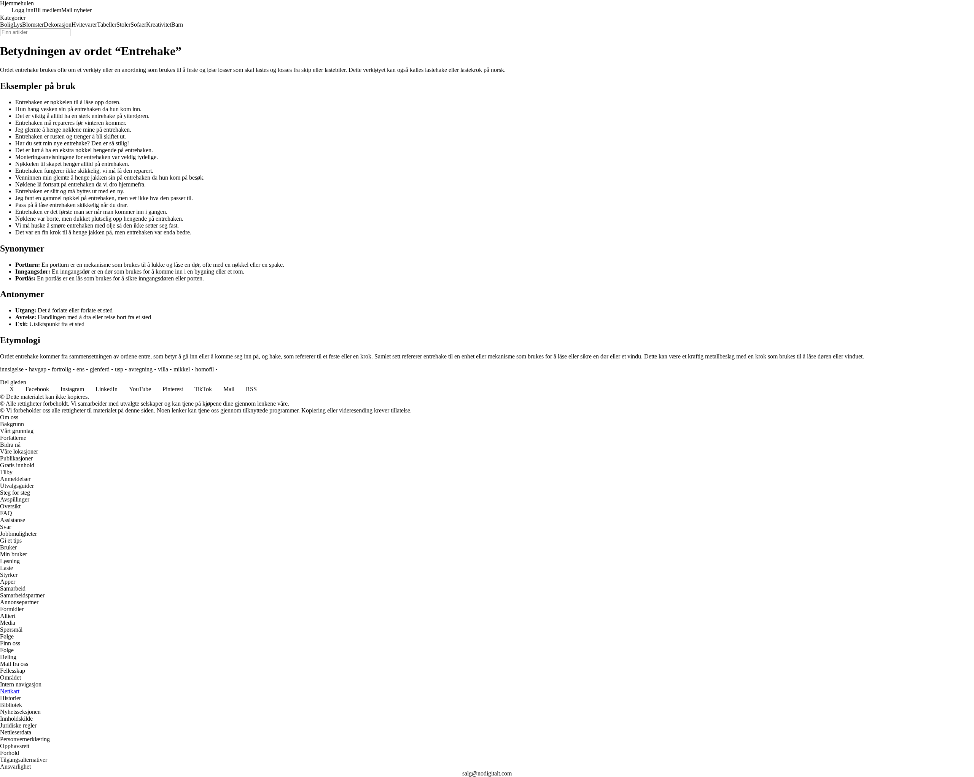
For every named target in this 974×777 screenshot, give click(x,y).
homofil (204, 369)
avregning (141, 369)
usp (119, 369)
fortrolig (61, 369)
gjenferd (100, 369)
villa (163, 369)
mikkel (181, 369)
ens (80, 369)
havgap (37, 369)
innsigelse (12, 369)
